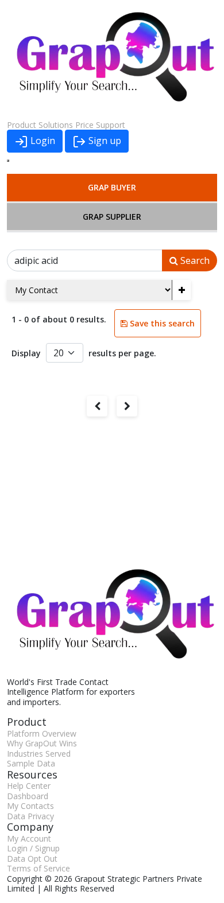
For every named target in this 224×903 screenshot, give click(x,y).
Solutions (55, 124)
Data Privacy (30, 816)
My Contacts (30, 805)
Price (84, 124)
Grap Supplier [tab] (112, 216)
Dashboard (27, 796)
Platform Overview (41, 733)
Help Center (29, 785)
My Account (29, 838)
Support (110, 124)
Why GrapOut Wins (42, 743)
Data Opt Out (32, 858)
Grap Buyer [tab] (112, 187)
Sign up (103, 140)
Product (21, 124)
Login (41, 140)
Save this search (161, 323)
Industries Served (39, 753)
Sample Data (31, 763)
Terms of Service (38, 868)
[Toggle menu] (8, 160)
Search (194, 260)
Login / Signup (33, 848)
